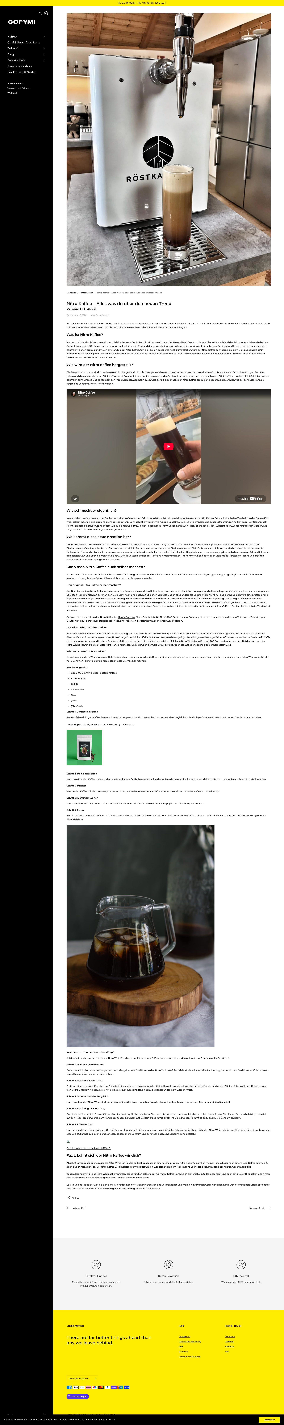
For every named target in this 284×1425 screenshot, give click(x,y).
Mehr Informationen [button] (127, 1419)
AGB (181, 1346)
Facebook (229, 1346)
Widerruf (183, 1351)
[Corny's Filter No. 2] (84, 747)
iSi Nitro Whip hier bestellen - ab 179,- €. (89, 1148)
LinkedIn (229, 1341)
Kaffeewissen (86, 293)
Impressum (184, 1336)
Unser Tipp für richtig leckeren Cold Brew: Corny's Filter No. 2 (100, 724)
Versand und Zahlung (189, 1356)
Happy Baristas (126, 617)
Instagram (230, 1336)
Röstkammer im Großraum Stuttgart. (162, 620)
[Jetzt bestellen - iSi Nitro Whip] (68, 1141)
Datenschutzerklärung (190, 1341)
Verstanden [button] (269, 1419)
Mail (227, 1351)
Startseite (71, 293)
